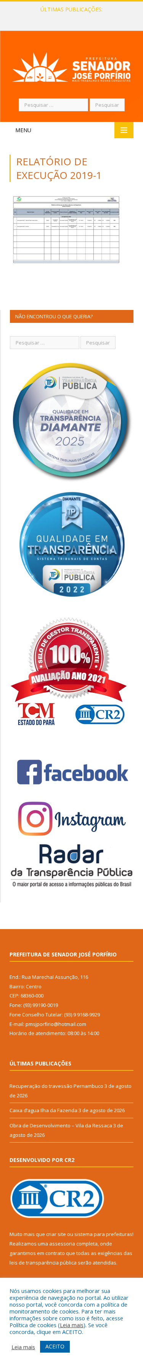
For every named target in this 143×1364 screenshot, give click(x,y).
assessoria (62, 1243)
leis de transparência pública (43, 1262)
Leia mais (72, 1325)
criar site (56, 1234)
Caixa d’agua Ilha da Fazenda (69, 17)
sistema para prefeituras (103, 1234)
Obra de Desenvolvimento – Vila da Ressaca (61, 1125)
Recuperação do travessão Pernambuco (56, 1086)
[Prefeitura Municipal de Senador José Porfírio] (71, 65)
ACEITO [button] (54, 1346)
